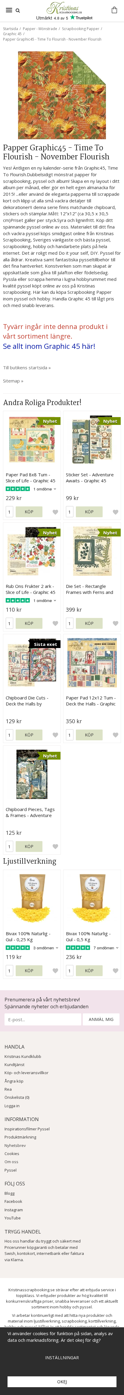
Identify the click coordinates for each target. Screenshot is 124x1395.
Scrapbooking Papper (80, 28)
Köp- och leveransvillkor (26, 1072)
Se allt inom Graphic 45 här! (49, 346)
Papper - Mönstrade (40, 28)
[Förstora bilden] (62, 95)
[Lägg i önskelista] (55, 512)
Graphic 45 (12, 33)
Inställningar (62, 1357)
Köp (29, 512)
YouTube (13, 1218)
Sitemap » (13, 381)
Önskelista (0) (17, 1097)
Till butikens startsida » (27, 367)
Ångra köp (14, 1081)
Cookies (12, 1153)
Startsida (10, 28)
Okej (62, 1381)
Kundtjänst (14, 1064)
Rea (8, 1089)
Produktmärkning (20, 1137)
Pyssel (11, 1170)
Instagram (14, 1209)
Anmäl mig (101, 1019)
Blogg (9, 1193)
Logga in (12, 1105)
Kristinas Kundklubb (23, 1056)
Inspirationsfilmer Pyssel (27, 1129)
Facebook (13, 1201)
